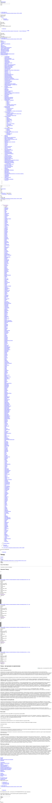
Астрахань (6, 226)
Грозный (5, 283)
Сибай (5, 476)
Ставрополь (6, 487)
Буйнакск (6, 253)
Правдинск (6, 443)
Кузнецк (5, 354)
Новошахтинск (7, 417)
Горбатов (6, 281)
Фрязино (6, 515)
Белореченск (6, 238)
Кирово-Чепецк (7, 330)
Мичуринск (6, 386)
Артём (5, 223)
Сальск (5, 462)
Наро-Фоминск (7, 396)
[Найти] (1, 5)
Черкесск (6, 209)
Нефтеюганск (6, 403)
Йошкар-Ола (6, 316)
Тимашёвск (6, 496)
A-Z (24, 560)
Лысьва (5, 369)
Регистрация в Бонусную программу (6, 759)
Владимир (6, 261)
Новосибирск (6, 412)
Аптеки (1, 773)
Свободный (6, 468)
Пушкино (6, 449)
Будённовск (6, 251)
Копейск (5, 341)
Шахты (5, 532)
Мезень (5, 379)
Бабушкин (6, 228)
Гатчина (5, 276)
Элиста (5, 536)
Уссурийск (6, 512)
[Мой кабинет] (0, 191)
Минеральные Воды (7, 383)
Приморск (6, 444)
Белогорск (6, 236)
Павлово (5, 432)
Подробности (2, 594)
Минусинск (6, 384)
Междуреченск (7, 378)
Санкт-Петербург (7, 464)
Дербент (5, 286)
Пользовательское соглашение (5, 769)
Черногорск (6, 528)
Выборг (5, 272)
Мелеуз (5, 380)
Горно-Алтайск (7, 282)
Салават (5, 460)
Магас (5, 374)
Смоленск (6, 480)
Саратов (5, 466)
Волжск (5, 264)
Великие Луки (6, 254)
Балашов (5, 232)
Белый (5, 239)
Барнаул (5, 233)
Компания (2, 760)
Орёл (5, 427)
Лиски (5, 367)
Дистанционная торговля (4, 766)
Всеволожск (6, 271)
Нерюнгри (6, 400)
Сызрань (5, 492)
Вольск (5, 266)
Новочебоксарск (7, 415)
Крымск (5, 352)
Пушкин (5, 448)
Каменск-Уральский (7, 320)
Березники (6, 241)
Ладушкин (6, 361)
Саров (5, 467)
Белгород (6, 235)
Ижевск (5, 311)
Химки (5, 520)
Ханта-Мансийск (7, 517)
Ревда (5, 452)
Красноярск (6, 350)
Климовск (6, 333)
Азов (5, 212)
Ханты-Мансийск (7, 518)
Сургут (5, 491)
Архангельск (6, 225)
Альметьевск (6, 215)
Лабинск (5, 360)
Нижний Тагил (7, 406)
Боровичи (6, 247)
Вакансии (2, 770)
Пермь (5, 436)
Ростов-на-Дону (7, 456)
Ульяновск (6, 510)
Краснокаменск (7, 347)
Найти (2, 562)
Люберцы (6, 372)
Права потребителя (3, 765)
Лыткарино (6, 370)
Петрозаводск (6, 438)
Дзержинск (6, 287)
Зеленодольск (6, 307)
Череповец (6, 526)
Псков (5, 446)
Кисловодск (6, 332)
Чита (5, 210)
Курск (5, 358)
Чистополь (6, 530)
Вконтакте (4, 28)
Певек (5, 434)
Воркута (5, 267)
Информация (2, 771)
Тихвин (5, 497)
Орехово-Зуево (7, 429)
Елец (5, 300)
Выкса (5, 273)
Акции (1, 758)
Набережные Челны (7, 393)
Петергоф (6, 437)
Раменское (6, 451)
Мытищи (6, 392)
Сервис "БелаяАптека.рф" (4, 763)
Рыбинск (6, 458)
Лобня (5, 368)
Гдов (5, 277)
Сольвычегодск (7, 483)
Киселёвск (6, 331)
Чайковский (6, 522)
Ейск (5, 297)
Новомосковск (6, 410)
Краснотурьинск (7, 349)
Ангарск (5, 217)
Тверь (5, 495)
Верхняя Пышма (7, 256)
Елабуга (5, 299)
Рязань (5, 459)
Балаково (6, 229)
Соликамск (6, 481)
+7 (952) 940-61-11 (4, 12)
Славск (5, 478)
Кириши (5, 328)
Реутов (5, 453)
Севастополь (6, 469)
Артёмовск (6, 224)
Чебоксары (6, 207)
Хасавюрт (6, 519)
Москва (5, 388)
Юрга (5, 539)
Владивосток (6, 259)
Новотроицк (6, 414)
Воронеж (6, 268)
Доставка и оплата (3, 778)
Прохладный (6, 445)
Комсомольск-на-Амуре (8, 340)
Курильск (6, 357)
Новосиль (6, 413)
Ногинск (6, 419)
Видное (5, 258)
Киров (5, 329)
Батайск (5, 234)
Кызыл (5, 359)
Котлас (5, 344)
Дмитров (6, 289)
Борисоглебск (6, 246)
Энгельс (5, 537)
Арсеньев (6, 222)
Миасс (5, 382)
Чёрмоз (5, 527)
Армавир (6, 221)
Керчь (5, 326)
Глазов (5, 280)
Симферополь (6, 477)
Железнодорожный (7, 303)
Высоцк (5, 274)
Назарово (6, 394)
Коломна (6, 338)
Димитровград (7, 288)
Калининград (6, 318)
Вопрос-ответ (2, 779)
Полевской (6, 442)
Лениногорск (6, 362)
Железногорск (6, 302)
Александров (6, 213)
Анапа (5, 216)
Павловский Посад (7, 433)
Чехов (5, 529)
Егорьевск (6, 296)
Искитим (6, 314)
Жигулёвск (6, 304)
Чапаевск (6, 523)
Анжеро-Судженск (7, 218)
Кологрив (6, 337)
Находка (5, 398)
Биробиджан (6, 244)
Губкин (5, 284)
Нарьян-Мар (6, 397)
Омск (5, 426)
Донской (5, 293)
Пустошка (6, 447)
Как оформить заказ (3, 777)
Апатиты (6, 219)
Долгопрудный (7, 290)
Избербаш (6, 312)
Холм (5, 521)
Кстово (5, 353)
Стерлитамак (6, 489)
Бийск (5, 243)
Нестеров (6, 401)
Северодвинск (6, 471)
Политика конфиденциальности (6, 768)
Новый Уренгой (7, 418)
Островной (6, 431)
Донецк (5, 292)
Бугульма (6, 250)
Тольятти (6, 500)
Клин (5, 334)
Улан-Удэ (6, 509)
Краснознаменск (7, 346)
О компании (2, 762)
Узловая (5, 508)
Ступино (6, 490)
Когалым (6, 336)
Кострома (6, 343)
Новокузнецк (6, 408)
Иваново (6, 309)
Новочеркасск (6, 416)
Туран (5, 506)
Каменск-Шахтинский (8, 321)
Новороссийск (6, 411)
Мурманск (6, 390)
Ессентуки (6, 301)
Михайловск (6, 385)
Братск (5, 248)
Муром (5, 391)
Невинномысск (7, 399)
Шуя (5, 533)
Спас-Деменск (6, 485)
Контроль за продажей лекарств (5, 767)
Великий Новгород (7, 255)
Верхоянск (6, 257)
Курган (5, 356)
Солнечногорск (7, 482)
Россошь (5, 455)
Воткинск (6, 270)
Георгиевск (6, 279)
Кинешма (6, 327)
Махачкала (6, 377)
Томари (5, 501)
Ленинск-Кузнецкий (8, 363)
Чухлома (5, 531)
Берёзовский (6, 242)
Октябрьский (6, 425)
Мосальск (6, 387)
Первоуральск (6, 435)
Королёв (5, 342)
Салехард (6, 461)
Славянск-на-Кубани (8, 479)
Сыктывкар (6, 493)
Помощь (1, 775)
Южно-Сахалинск (7, 538)
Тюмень (5, 507)
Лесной (5, 364)
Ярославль (6, 541)
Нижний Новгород (7, 405)
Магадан (5, 373)
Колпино (6, 339)
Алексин (6, 214)
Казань (5, 317)
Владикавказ (6, 260)
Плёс (5, 440)
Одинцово (6, 424)
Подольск (6, 441)
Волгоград (6, 262)
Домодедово (6, 291)
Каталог (1, 757)
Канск (5, 323)
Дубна (5, 294)
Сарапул (5, 465)
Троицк (5, 503)
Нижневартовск (7, 404)
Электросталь (6, 535)
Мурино (5, 389)
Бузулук (5, 252)
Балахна (5, 230)
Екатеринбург (6, 298)
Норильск (6, 420)
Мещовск (6, 381)
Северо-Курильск (7, 470)
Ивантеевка (6, 310)
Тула (5, 505)
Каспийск (6, 324)
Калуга (5, 319)
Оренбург (6, 428)
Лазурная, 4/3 (4, 782)
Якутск (5, 540)
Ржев (5, 454)
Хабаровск (6, 516)
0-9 (25, 560)
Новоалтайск (6, 407)
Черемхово (6, 525)
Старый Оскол (6, 488)
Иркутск (5, 313)
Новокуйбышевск (7, 409)
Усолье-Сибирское (7, 511)
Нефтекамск (6, 402)
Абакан (5, 211)
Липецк (5, 366)
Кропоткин (6, 351)
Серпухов (6, 475)
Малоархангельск (7, 376)
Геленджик (6, 278)
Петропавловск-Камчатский (9, 439)
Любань (5, 371)
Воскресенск (6, 269)
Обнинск (6, 423)
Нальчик (5, 395)
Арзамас (5, 220)
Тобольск (6, 499)
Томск (5, 502)
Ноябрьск (6, 421)
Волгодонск (6, 263)
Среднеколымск (7, 486)
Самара (5, 463)
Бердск (5, 240)
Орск (5, 430)
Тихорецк (6, 498)
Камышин (6, 322)
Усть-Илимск (6, 513)
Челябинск (6, 208)
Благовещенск (6, 245)
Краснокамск (6, 348)
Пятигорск (6, 450)
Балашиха (6, 231)
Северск (5, 473)
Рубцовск (6, 457)
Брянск (5, 249)
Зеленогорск (6, 306)
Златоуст (5, 308)
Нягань (5, 422)
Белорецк (6, 237)
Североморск (6, 472)
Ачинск (5, 227)
